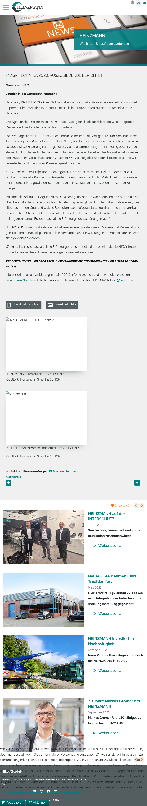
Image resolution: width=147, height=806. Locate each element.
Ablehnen (39, 802)
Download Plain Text (26, 303)
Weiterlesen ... (110, 546)
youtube (127, 280)
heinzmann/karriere (21, 280)
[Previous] (136, 505)
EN (144, 2)
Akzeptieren (15, 802)
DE (138, 2)
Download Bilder (65, 303)
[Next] (141, 505)
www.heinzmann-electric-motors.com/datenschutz (42, 793)
